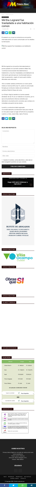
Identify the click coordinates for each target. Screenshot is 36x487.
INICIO (5, 476)
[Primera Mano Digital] (18, 4)
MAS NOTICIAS (27, 476)
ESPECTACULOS (9, 14)
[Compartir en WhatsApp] (10, 32)
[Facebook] (15, 470)
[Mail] (20, 470)
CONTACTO (23, 478)
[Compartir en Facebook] (3, 32)
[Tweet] (6, 32)
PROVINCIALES (19, 476)
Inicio (3, 14)
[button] (3, 10)
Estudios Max (28, 481)
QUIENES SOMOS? (14, 478)
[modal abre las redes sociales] (13, 32)
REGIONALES (11, 476)
